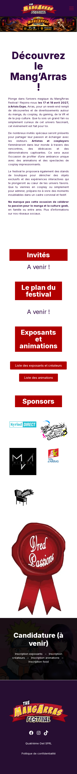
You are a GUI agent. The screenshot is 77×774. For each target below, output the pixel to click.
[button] (38, 365)
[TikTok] (46, 732)
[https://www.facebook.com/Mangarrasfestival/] (31, 732)
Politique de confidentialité (39, 753)
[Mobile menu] (71, 8)
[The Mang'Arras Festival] (38, 8)
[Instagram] (38, 732)
